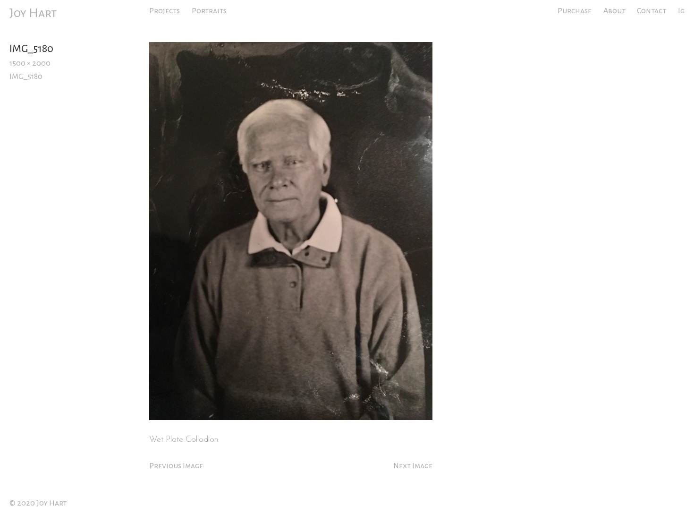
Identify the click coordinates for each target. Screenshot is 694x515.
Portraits (209, 11)
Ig (681, 11)
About (614, 11)
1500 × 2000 (30, 63)
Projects (164, 11)
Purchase (575, 11)
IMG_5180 (25, 76)
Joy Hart (33, 13)
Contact (651, 11)
